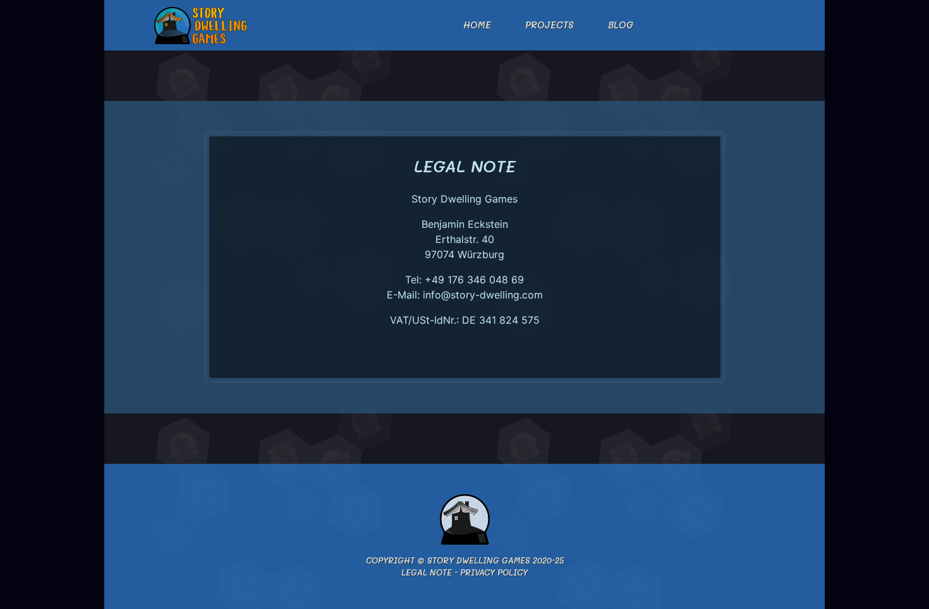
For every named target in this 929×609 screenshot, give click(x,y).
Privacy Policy (494, 572)
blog (620, 25)
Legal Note (426, 572)
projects (549, 25)
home (477, 25)
